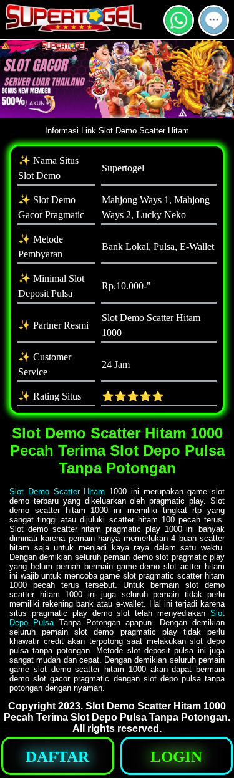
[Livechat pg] (213, 30)
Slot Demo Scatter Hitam (57, 491)
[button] (213, 20)
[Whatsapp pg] (178, 30)
